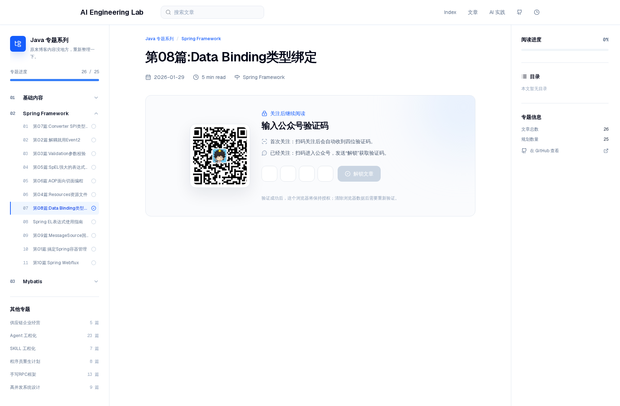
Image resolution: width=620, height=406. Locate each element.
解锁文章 (363, 174)
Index (450, 12)
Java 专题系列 (159, 39)
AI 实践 (497, 12)
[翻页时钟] (537, 12)
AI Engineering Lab (112, 12)
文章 (473, 12)
